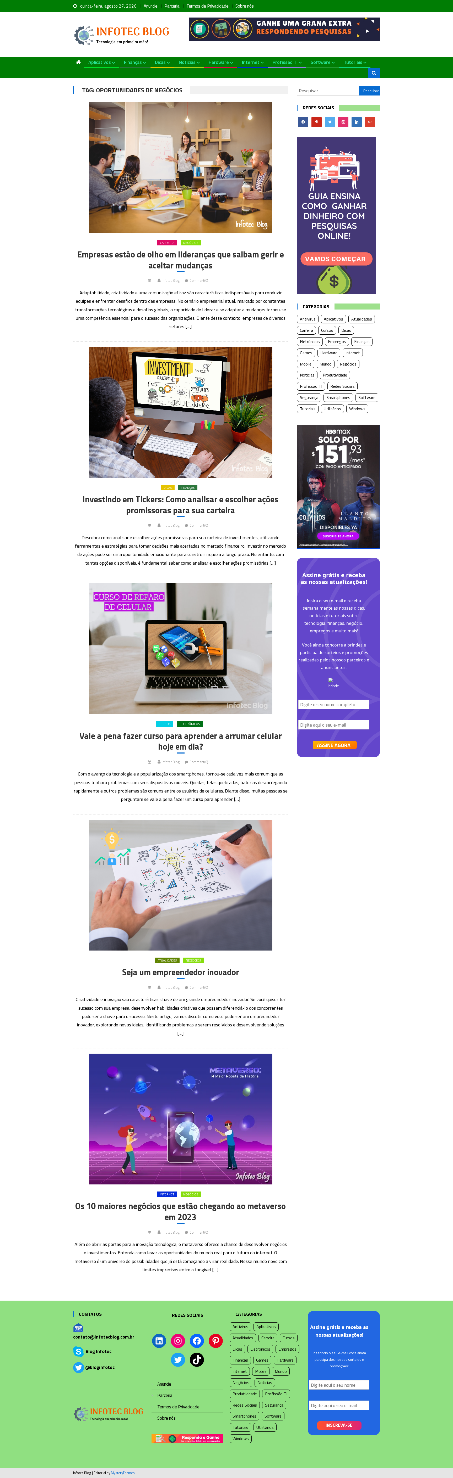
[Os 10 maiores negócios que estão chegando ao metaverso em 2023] (180, 1119)
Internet (251, 62)
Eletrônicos (190, 723)
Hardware (219, 62)
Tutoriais (353, 62)
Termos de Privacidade (207, 6)
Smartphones (338, 397)
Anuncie (151, 6)
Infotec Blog (171, 280)
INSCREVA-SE (339, 1425)
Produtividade (335, 375)
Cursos (165, 723)
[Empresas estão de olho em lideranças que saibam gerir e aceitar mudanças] (180, 167)
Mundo (326, 364)
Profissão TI (285, 62)
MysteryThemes (123, 1472)
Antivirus (308, 319)
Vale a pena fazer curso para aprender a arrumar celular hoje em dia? (180, 741)
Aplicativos (99, 62)
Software (321, 62)
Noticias (187, 62)
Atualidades (167, 960)
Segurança (309, 397)
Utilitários (332, 409)
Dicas (160, 62)
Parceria (172, 6)
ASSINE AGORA (333, 745)
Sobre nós (244, 6)
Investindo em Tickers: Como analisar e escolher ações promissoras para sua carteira (180, 505)
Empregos (337, 341)
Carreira (167, 242)
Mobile (305, 364)
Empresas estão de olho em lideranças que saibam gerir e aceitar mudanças (180, 260)
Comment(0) (199, 280)
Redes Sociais (342, 386)
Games (306, 353)
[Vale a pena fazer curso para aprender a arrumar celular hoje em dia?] (180, 648)
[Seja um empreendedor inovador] (180, 885)
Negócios (190, 242)
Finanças (133, 62)
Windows (357, 409)
